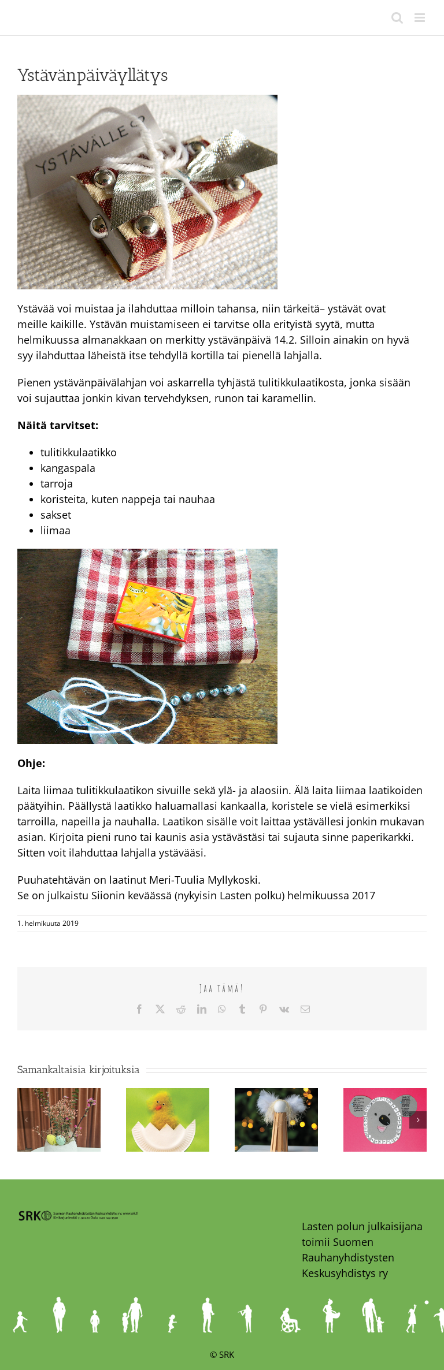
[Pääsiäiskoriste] (59, 1095)
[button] (26, 1120)
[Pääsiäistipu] (167, 1095)
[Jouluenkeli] (276, 1095)
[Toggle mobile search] (397, 18)
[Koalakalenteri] (385, 1095)
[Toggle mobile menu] (421, 18)
